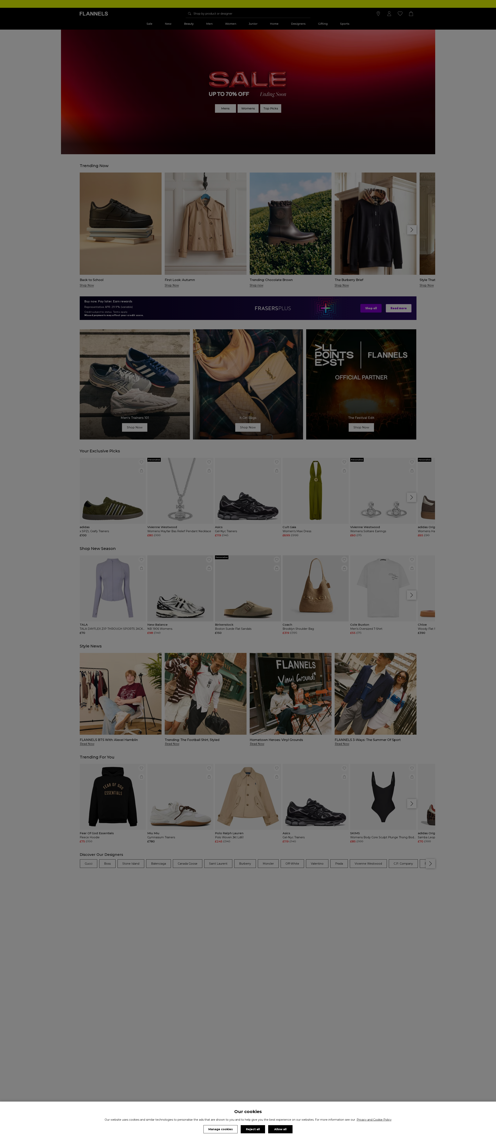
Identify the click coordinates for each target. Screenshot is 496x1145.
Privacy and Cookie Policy (374, 1119)
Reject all (253, 1129)
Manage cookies (220, 1129)
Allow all (280, 1129)
